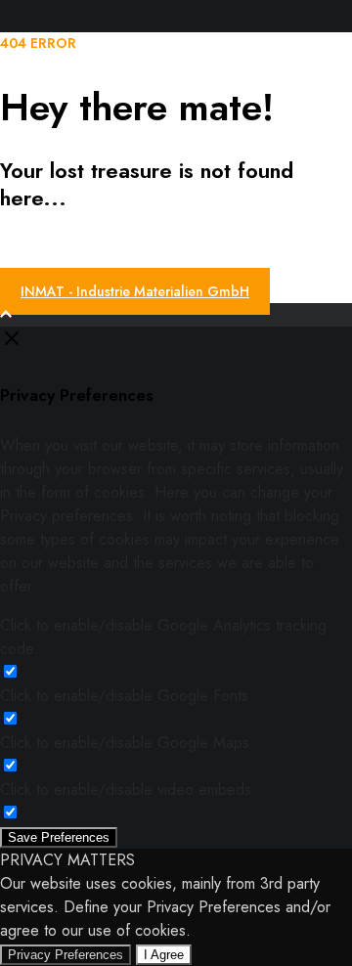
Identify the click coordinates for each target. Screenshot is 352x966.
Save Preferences (59, 837)
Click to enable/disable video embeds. (128, 789)
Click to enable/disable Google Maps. (127, 742)
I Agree (164, 954)
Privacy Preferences (65, 954)
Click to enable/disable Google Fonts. (126, 695)
